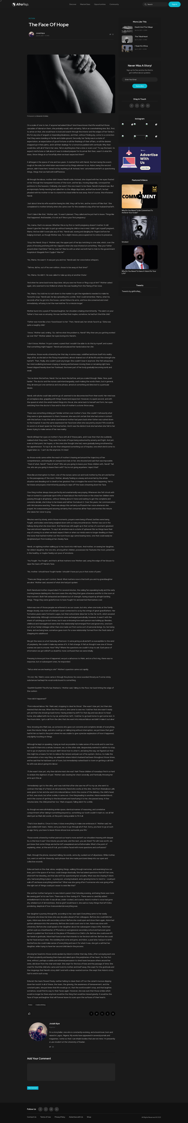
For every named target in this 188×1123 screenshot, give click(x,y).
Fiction (30, 1005)
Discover (72, 4)
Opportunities (100, 4)
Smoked (125, 242)
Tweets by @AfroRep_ (131, 291)
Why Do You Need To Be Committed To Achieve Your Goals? (137, 211)
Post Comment (32, 1088)
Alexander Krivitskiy (42, 116)
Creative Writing (40, 1005)
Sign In (174, 4)
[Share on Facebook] (91, 1013)
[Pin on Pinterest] (113, 1013)
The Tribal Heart (141, 36)
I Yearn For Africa (141, 46)
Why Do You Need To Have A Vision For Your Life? (139, 272)
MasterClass (85, 4)
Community (114, 4)
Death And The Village (144, 27)
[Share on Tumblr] (107, 1013)
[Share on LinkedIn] (102, 1013)
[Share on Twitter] (97, 1013)
